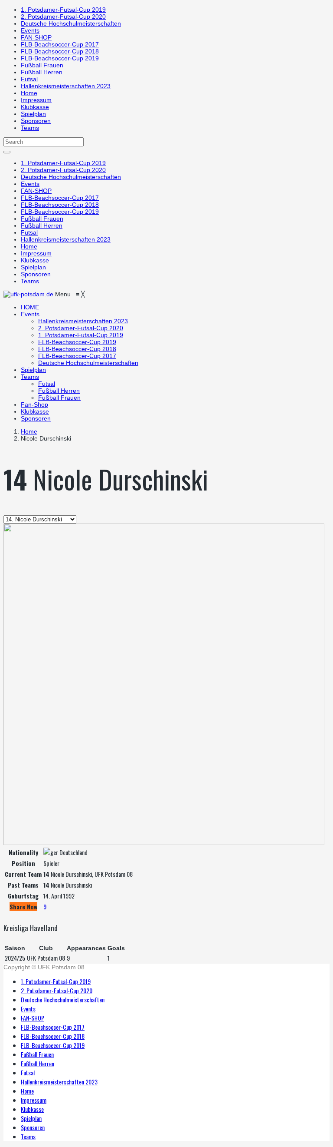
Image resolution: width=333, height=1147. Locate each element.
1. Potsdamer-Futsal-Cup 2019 (63, 9)
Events (30, 30)
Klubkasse (35, 106)
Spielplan (33, 113)
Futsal (29, 79)
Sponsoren (36, 120)
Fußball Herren (41, 72)
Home (29, 93)
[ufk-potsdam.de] (29, 294)
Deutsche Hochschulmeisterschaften (71, 23)
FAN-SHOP (36, 37)
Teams (30, 127)
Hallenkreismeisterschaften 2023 (66, 86)
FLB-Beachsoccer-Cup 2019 (60, 58)
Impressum (36, 99)
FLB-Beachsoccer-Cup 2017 (60, 44)
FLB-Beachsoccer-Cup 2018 (60, 51)
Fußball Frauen (42, 65)
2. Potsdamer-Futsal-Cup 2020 (63, 16)
